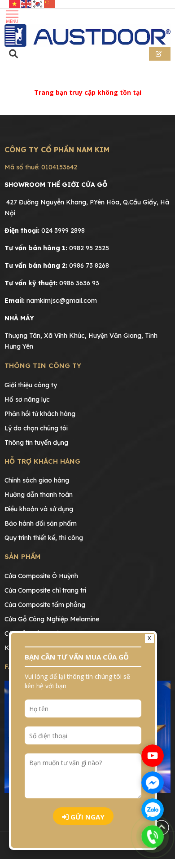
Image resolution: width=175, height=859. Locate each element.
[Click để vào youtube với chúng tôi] (152, 755)
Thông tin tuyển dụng (36, 442)
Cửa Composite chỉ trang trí (45, 590)
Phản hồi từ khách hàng (39, 414)
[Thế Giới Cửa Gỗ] (87, 35)
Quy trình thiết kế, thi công (43, 538)
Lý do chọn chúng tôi (36, 428)
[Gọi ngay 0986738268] (152, 836)
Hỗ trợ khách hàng (42, 461)
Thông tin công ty (42, 365)
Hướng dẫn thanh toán (38, 495)
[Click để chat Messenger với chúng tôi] (152, 782)
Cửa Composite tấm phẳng (44, 605)
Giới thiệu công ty (30, 385)
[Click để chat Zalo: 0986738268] (152, 809)
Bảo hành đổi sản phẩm (40, 523)
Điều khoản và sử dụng (38, 509)
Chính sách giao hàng (36, 480)
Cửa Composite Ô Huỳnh (41, 576)
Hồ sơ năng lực (27, 399)
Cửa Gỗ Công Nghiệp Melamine (51, 619)
